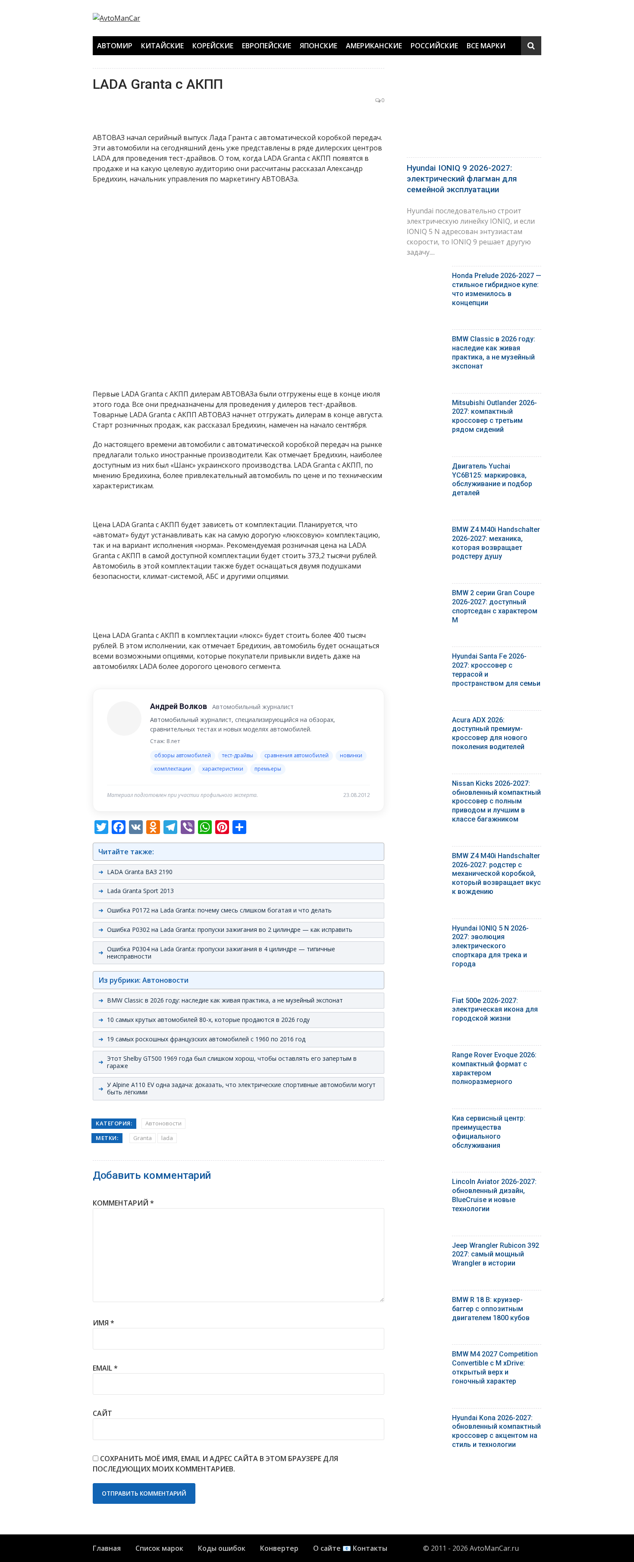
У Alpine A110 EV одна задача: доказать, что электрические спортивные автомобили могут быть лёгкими (241, 1088)
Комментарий (123, 1203)
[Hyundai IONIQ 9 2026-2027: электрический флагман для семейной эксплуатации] (474, 110)
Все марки (486, 45)
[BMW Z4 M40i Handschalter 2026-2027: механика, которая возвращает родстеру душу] (426, 532)
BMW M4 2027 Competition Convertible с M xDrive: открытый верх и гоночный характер (495, 1367)
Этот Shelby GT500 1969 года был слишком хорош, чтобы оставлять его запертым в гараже (232, 1062)
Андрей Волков (178, 706)
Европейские (266, 45)
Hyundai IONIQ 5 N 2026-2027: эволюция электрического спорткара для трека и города (490, 946)
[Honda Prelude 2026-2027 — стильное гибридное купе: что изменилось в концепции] (426, 278)
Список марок (159, 1548)
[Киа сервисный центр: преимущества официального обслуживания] (426, 1120)
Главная (107, 1548)
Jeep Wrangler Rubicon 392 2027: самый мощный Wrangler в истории (495, 1254)
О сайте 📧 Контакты (350, 1548)
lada (167, 1138)
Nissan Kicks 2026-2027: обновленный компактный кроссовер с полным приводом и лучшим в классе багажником (496, 801)
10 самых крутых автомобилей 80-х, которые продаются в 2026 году (208, 1019)
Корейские (212, 45)
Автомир (114, 45)
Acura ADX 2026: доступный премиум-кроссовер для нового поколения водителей (489, 733)
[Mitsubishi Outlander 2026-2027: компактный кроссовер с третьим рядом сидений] (426, 405)
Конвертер (279, 1548)
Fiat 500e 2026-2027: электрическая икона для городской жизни (495, 1010)
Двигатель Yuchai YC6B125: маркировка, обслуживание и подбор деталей (492, 479)
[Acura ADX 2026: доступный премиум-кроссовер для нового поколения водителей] (426, 722)
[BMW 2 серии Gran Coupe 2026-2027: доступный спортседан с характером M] (426, 595)
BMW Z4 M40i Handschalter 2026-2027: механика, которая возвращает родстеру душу (496, 542)
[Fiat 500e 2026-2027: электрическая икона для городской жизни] (426, 1003)
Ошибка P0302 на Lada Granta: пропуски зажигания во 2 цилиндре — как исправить (229, 929)
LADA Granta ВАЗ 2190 (140, 872)
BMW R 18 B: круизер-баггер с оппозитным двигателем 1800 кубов (491, 1309)
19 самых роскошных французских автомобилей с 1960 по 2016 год (206, 1039)
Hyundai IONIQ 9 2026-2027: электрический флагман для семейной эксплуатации (462, 178)
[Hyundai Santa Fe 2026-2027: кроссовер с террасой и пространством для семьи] (426, 658)
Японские (318, 45)
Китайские (162, 45)
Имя (103, 1323)
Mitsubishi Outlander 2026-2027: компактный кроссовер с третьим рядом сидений (494, 416)
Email (105, 1368)
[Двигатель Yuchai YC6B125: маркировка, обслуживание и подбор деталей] (426, 468)
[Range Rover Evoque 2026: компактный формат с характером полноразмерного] (426, 1057)
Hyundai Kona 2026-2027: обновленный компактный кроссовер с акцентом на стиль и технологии (496, 1431)
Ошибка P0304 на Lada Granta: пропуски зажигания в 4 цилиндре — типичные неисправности (221, 952)
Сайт (102, 1413)
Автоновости (163, 1123)
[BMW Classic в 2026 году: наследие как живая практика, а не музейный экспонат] (426, 341)
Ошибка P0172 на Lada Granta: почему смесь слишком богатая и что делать (219, 910)
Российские (434, 45)
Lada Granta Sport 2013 (140, 891)
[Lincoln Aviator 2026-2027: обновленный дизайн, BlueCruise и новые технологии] (426, 1184)
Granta (142, 1138)
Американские (374, 45)
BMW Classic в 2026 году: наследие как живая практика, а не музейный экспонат (225, 1000)
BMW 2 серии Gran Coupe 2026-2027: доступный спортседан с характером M (494, 606)
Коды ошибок (221, 1548)
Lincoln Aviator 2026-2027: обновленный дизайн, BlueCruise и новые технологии (494, 1195)
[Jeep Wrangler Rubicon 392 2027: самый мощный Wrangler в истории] (426, 1247)
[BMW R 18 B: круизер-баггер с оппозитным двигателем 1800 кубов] (426, 1302)
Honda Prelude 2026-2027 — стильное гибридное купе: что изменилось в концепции (496, 289)
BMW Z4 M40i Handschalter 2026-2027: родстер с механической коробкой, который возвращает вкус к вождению (496, 874)
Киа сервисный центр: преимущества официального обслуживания (488, 1131)
